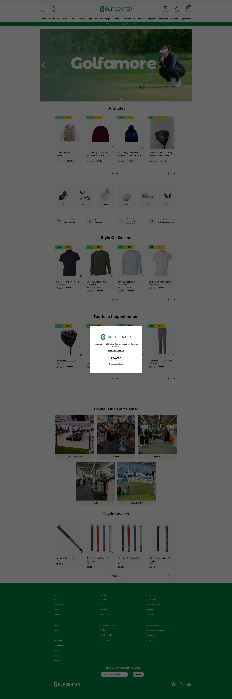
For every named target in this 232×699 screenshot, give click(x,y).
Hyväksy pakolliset (116, 364)
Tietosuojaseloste (116, 351)
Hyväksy (116, 358)
